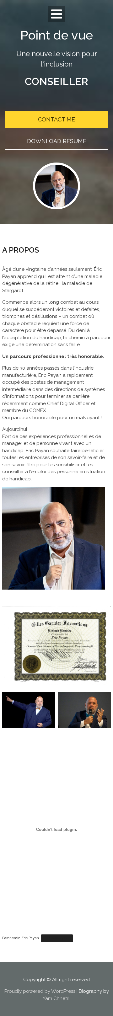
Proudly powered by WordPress (39, 991)
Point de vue (56, 35)
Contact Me (56, 119)
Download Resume (56, 141)
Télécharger (56, 938)
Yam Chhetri (56, 998)
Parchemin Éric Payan (20, 938)
